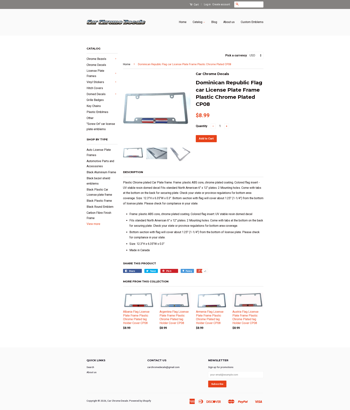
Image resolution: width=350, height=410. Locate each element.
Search (90, 367)
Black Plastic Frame (99, 200)
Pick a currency (236, 55)
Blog (214, 22)
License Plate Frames (95, 73)
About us (229, 22)
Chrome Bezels (96, 59)
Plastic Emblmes (97, 112)
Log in (207, 4)
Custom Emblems (252, 22)
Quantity (201, 126)
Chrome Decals (96, 65)
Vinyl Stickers (95, 82)
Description (133, 172)
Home (182, 22)
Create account (221, 4)
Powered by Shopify (140, 400)
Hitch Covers (95, 88)
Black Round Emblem (100, 206)
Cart (196, 4)
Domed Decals (96, 94)
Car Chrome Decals (117, 400)
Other (90, 118)
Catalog (198, 22)
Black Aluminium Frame (101, 172)
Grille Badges (95, 100)
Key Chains (94, 106)
